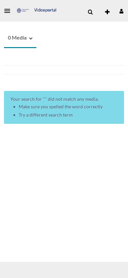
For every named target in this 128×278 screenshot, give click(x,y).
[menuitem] (90, 12)
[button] (9, 10)
